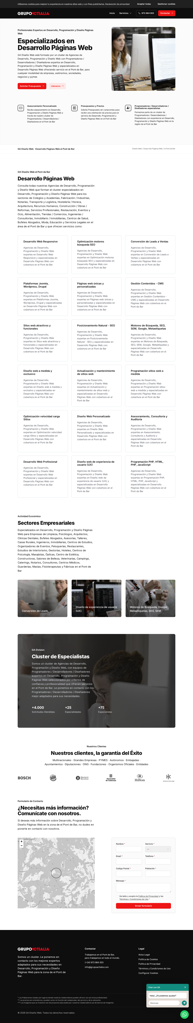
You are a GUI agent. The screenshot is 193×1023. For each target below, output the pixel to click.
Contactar (165, 13)
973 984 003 (148, 13)
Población (150, 868)
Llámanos (55, 86)
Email (119, 856)
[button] (56, 873)
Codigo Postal (123, 868)
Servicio (149, 844)
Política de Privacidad (148, 896)
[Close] (185, 987)
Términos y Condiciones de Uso (133, 899)
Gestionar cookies (166, 4)
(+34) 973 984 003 (94, 962)
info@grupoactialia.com (97, 967)
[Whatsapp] (184, 1014)
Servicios (123, 13)
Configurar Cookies (148, 973)
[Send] (184, 1003)
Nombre (120, 844)
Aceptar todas (144, 4)
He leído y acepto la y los (141, 897)
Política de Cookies (148, 959)
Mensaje (121, 881)
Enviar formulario (143, 906)
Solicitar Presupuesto (30, 86)
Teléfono (150, 856)
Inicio (112, 13)
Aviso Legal (144, 954)
